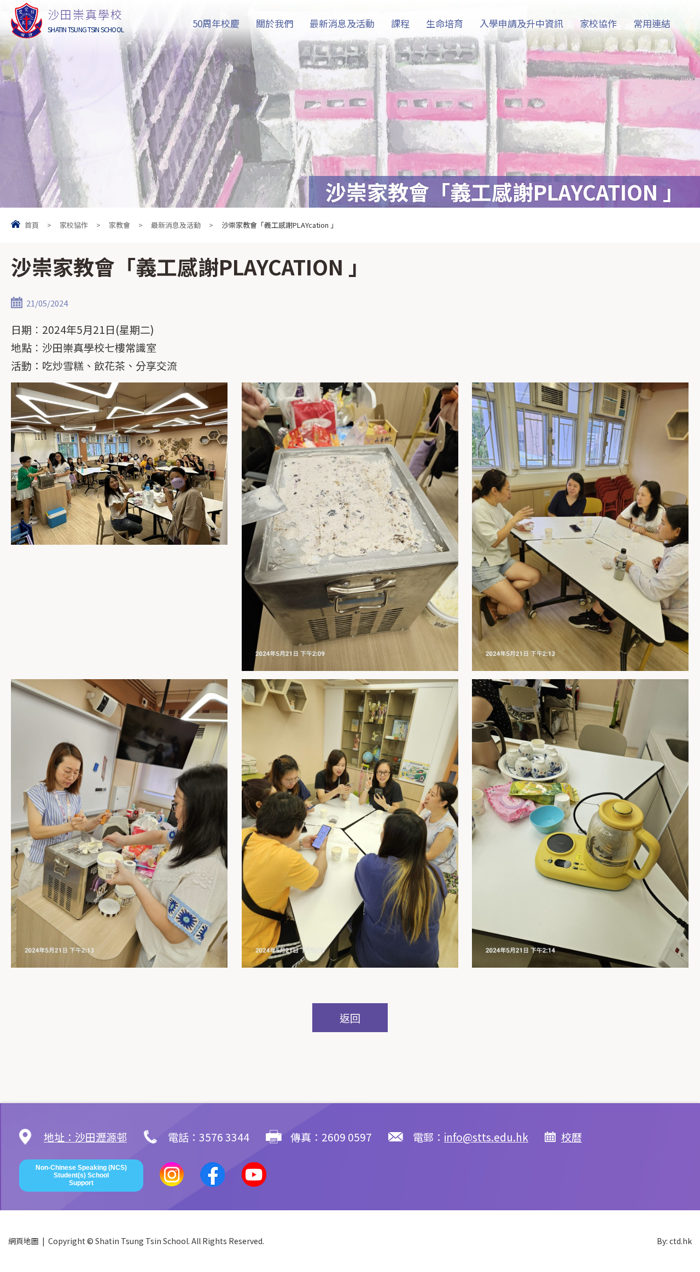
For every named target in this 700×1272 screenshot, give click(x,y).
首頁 (32, 225)
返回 (350, 1017)
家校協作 (598, 23)
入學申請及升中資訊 (521, 23)
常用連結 (651, 23)
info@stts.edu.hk (486, 1136)
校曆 (571, 1136)
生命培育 (444, 23)
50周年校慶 (216, 23)
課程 (400, 23)
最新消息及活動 (342, 23)
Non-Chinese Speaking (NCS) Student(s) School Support (81, 1175)
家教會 (119, 225)
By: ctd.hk (674, 1240)
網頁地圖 (23, 1240)
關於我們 (274, 23)
